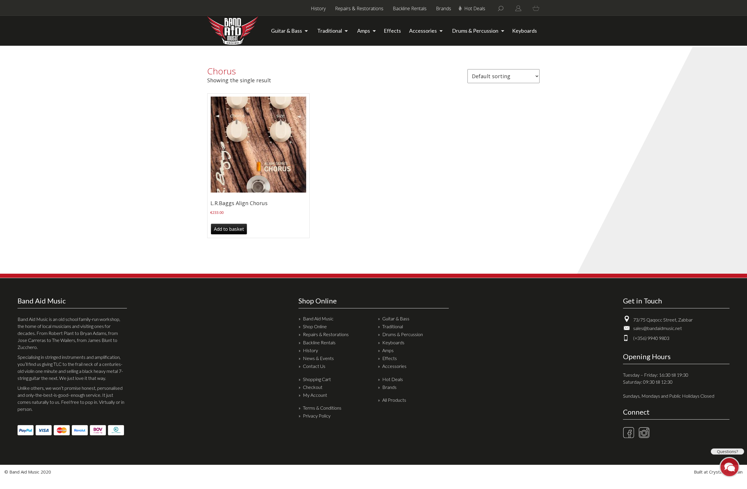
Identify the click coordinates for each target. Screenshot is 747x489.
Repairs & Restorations (359, 8)
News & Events (318, 358)
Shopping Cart (317, 379)
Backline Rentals (410, 8)
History (318, 8)
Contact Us (314, 366)
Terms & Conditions (322, 408)
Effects (392, 30)
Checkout (312, 387)
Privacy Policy (317, 415)
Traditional (329, 30)
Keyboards (524, 30)
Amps (363, 30)
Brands (443, 8)
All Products (394, 400)
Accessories (423, 30)
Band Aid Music (318, 318)
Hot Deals (474, 8)
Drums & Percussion (475, 30)
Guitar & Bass (286, 30)
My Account (315, 395)
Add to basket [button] (229, 229)
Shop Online (315, 326)
